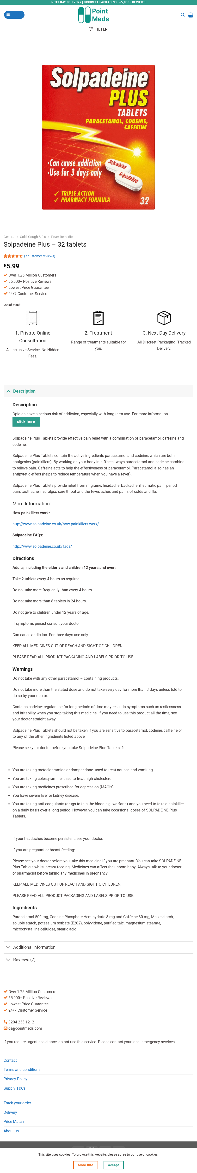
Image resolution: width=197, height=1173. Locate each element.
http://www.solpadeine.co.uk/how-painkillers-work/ (55, 524)
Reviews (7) (24, 959)
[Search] (183, 15)
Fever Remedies (62, 237)
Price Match (14, 1121)
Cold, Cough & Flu (33, 237)
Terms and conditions (22, 1069)
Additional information (34, 947)
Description (24, 391)
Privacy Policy (15, 1079)
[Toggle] (8, 391)
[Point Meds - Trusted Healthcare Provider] (98, 15)
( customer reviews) (39, 256)
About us (11, 1131)
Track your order (17, 1103)
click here (26, 422)
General (9, 237)
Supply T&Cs (14, 1088)
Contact (10, 1060)
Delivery (10, 1112)
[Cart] (190, 15)
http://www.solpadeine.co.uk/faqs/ (42, 546)
